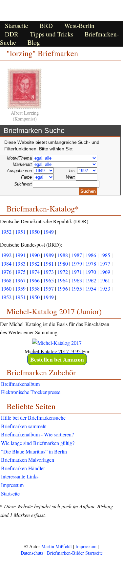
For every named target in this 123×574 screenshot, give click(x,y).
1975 (20, 271)
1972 (62, 271)
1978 (91, 263)
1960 (6, 288)
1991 (20, 255)
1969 (105, 271)
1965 (48, 280)
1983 (20, 263)
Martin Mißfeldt (56, 546)
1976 (6, 271)
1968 (6, 280)
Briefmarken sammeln (24, 426)
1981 (48, 263)
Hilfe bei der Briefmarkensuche (33, 417)
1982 (34, 263)
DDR (11, 34)
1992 (6, 255)
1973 (48, 271)
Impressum (12, 484)
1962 (91, 280)
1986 (91, 255)
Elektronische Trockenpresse (30, 391)
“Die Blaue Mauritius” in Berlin (34, 451)
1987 (77, 255)
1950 (34, 231)
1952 (6, 231)
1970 (91, 271)
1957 (48, 288)
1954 (91, 288)
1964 (62, 280)
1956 (62, 288)
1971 (77, 271)
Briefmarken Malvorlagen (27, 459)
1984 (6, 263)
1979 (77, 263)
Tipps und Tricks (51, 34)
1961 (105, 280)
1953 (105, 288)
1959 (20, 288)
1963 (77, 280)
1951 (20, 231)
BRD (46, 25)
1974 (34, 271)
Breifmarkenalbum (20, 383)
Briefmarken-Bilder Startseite (75, 553)
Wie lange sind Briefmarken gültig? (37, 442)
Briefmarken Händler (23, 468)
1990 (34, 255)
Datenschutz (32, 553)
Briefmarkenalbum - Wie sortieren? (37, 434)
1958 (34, 288)
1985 (105, 255)
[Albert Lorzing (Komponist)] (24, 107)
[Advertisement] (61, 531)
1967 (20, 280)
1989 (48, 255)
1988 (62, 255)
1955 (77, 288)
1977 (105, 263)
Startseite (16, 25)
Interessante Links (19, 476)
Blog (34, 42)
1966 (34, 280)
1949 (48, 231)
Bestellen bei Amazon (57, 359)
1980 (62, 263)
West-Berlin (79, 25)
